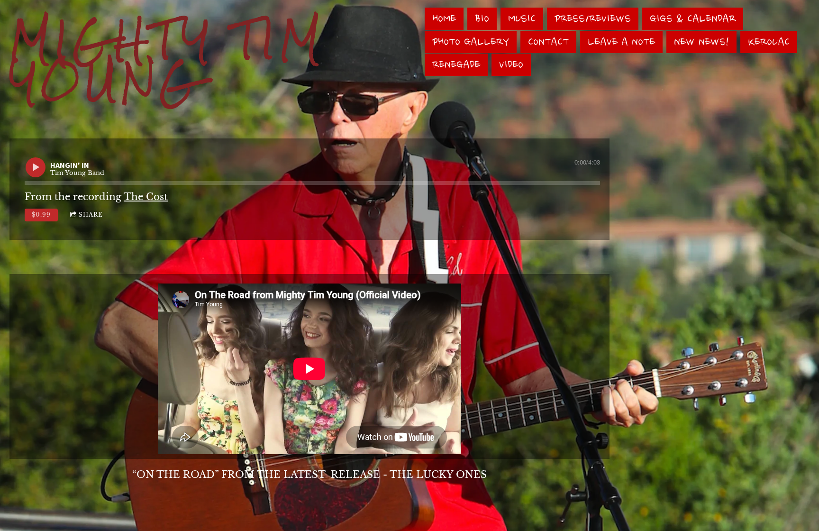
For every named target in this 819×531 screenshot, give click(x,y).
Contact (548, 42)
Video (511, 64)
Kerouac (769, 42)
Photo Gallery (470, 42)
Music (522, 18)
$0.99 (41, 214)
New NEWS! (701, 42)
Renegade (456, 64)
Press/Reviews (593, 18)
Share (91, 214)
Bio (482, 18)
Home (444, 18)
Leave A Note (621, 42)
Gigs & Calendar (693, 18)
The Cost (146, 196)
